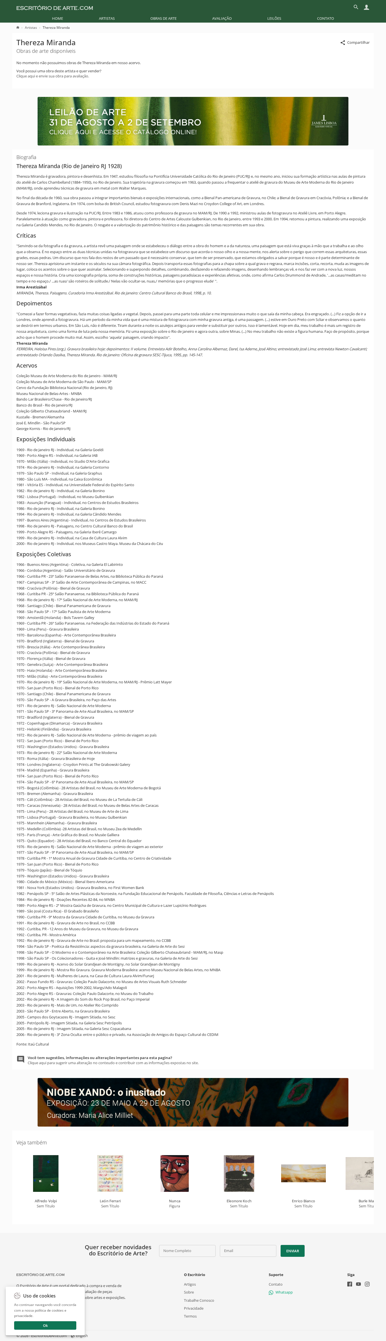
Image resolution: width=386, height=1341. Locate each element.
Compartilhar (358, 42)
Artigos (190, 1284)
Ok (45, 1325)
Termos (190, 1316)
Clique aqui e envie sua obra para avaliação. (52, 76)
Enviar (292, 1250)
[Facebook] (349, 1285)
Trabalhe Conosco (199, 1300)
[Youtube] (358, 1285)
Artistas (107, 18)
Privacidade (193, 1308)
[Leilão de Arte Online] (193, 144)
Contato (325, 18)
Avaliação (222, 18)
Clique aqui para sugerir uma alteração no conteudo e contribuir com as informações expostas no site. (113, 1060)
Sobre (189, 1292)
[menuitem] (57, 18)
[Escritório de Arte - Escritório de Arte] (40, 1274)
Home (57, 18)
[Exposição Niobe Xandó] (193, 1125)
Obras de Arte (163, 18)
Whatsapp (284, 1292)
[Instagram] (367, 1285)
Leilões (274, 18)
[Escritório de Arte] (54, 7)
